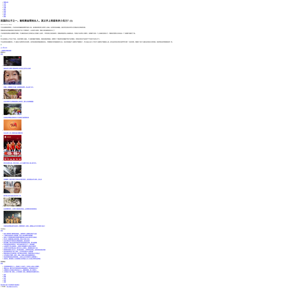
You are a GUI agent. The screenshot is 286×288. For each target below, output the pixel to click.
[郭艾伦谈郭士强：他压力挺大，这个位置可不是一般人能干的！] (12, 160)
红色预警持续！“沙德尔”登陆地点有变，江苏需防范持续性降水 (20, 208)
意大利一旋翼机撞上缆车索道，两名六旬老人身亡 (17, 239)
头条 (5, 4)
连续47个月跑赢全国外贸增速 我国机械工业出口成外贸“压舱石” (20, 237)
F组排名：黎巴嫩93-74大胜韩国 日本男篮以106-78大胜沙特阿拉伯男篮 (22, 258)
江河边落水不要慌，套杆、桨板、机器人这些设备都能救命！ (20, 255)
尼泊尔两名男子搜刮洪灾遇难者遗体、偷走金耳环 (17, 240)
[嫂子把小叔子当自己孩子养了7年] (12, 192)
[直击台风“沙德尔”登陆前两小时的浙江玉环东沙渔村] (12, 65)
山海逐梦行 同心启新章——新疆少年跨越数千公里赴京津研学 (20, 246)
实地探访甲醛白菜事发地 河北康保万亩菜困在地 (16, 117)
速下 (7, 284)
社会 (5, 5)
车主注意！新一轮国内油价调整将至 (13, 133)
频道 (5, 276)
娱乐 (5, 9)
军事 (5, 7)
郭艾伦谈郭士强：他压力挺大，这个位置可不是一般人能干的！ (20, 163)
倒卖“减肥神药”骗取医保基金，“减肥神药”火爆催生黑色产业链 (20, 233)
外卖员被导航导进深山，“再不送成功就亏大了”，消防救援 (19, 244)
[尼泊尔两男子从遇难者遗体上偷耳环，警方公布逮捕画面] (12, 98)
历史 (5, 13)
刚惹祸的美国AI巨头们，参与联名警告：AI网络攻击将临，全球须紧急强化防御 (24, 249)
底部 (5, 280)
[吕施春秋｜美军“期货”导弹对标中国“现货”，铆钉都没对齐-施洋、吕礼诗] (12, 176)
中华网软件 (11, 284)
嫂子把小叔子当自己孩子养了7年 (12, 195)
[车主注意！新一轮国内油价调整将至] (12, 130)
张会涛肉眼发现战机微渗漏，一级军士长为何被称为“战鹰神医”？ (21, 257)
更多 (2, 54)
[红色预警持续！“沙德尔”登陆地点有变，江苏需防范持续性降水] (12, 206)
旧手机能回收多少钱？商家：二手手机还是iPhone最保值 (18, 251)
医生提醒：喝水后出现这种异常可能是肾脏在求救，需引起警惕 (20, 242)
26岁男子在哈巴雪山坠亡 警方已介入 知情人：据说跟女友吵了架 (21, 248)
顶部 (5, 281)
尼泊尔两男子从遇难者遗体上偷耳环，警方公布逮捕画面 (18, 101)
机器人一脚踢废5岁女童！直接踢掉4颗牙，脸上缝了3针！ (19, 87)
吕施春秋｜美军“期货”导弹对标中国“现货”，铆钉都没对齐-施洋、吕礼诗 (23, 179)
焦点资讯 (3, 284)
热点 (5, 278)
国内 (5, 14)
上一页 (2, 47)
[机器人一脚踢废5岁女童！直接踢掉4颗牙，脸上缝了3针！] (12, 84)
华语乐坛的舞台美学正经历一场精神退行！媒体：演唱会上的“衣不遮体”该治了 (24, 226)
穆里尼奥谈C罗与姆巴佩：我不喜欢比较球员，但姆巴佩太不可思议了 (22, 253)
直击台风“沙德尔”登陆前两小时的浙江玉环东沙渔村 (17, 68)
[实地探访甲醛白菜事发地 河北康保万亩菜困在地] (12, 114)
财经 (5, 11)
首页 (5, 274)
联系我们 (17, 284)
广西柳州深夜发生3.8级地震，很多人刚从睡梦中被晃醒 (18, 235)
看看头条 (6, 2)
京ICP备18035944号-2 (12, 286)
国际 (5, 16)
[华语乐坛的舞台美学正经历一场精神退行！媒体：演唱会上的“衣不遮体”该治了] (12, 223)
